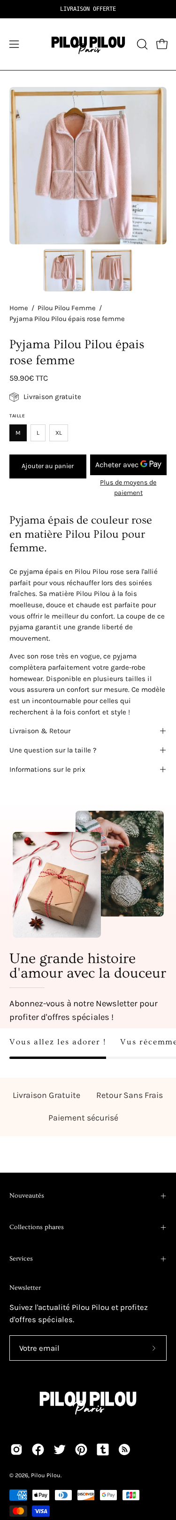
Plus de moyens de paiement (128, 487)
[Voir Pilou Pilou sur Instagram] (16, 1449)
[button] (141, 44)
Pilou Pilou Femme (67, 308)
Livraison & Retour (39, 731)
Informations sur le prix (47, 769)
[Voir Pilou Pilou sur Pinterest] (81, 1449)
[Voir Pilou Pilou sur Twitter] (60, 1449)
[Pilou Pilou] (88, 44)
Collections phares (36, 1227)
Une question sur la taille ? (53, 750)
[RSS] (124, 1449)
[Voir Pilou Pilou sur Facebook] (38, 1449)
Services (21, 1258)
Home (18, 308)
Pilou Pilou (46, 1475)
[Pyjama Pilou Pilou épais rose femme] (64, 270)
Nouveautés (26, 1195)
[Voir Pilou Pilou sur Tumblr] (103, 1449)
